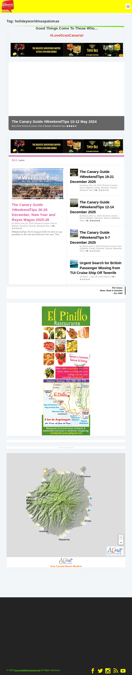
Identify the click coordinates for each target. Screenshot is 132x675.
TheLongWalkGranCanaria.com (27, 670)
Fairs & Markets (45, 126)
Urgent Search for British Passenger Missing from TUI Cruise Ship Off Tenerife (95, 268)
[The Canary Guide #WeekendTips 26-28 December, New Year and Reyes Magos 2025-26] (37, 183)
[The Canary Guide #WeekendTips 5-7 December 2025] (74, 233)
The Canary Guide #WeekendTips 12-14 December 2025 (92, 207)
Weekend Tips (58, 126)
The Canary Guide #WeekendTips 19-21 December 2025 (92, 177)
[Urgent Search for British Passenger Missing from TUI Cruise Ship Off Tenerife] (74, 264)
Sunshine (24, 226)
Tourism (32, 226)
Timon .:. (86, 277)
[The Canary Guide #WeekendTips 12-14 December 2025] (74, 203)
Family (97, 188)
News (106, 277)
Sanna (17, 223)
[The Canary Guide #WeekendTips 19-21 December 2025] (74, 172)
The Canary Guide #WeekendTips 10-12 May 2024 (54, 122)
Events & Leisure (29, 126)
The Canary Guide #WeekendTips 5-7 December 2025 (90, 237)
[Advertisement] (66, 632)
